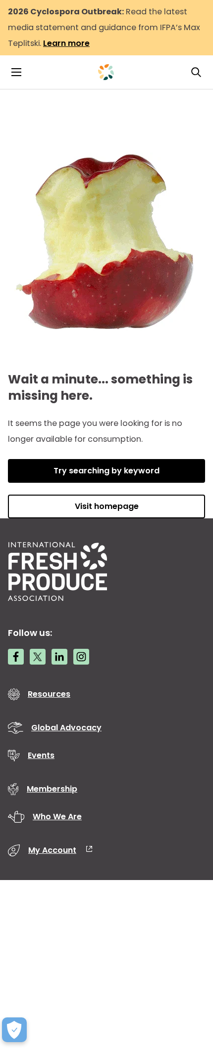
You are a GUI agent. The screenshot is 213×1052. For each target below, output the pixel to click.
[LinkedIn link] (59, 657)
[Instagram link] (81, 657)
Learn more (66, 43)
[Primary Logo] (106, 72)
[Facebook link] (16, 657)
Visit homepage (107, 506)
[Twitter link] (38, 657)
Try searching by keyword (106, 470)
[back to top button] (188, 986)
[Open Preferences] (14, 1029)
